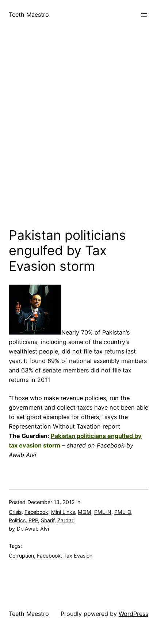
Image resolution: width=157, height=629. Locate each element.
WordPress (133, 613)
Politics (17, 520)
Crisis (15, 512)
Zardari (65, 520)
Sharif (47, 520)
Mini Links (63, 512)
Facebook (36, 512)
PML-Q (122, 512)
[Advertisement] (78, 134)
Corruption (21, 555)
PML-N (102, 512)
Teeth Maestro (29, 14)
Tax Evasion (78, 555)
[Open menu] (143, 15)
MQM (84, 512)
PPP (33, 520)
